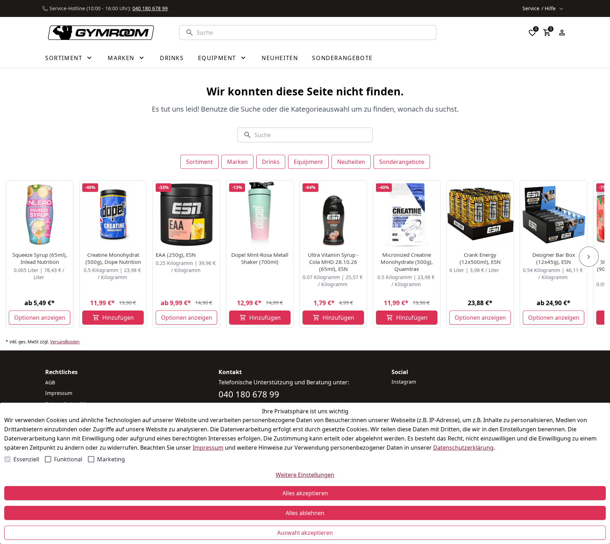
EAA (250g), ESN (176, 254)
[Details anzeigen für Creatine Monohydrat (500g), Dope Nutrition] (113, 214)
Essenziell (26, 459)
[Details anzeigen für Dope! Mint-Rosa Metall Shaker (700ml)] (260, 214)
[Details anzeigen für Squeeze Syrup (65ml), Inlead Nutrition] (40, 214)
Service (539, 8)
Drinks (271, 162)
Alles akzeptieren (305, 493)
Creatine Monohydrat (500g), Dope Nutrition (113, 258)
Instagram (403, 381)
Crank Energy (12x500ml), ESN (480, 258)
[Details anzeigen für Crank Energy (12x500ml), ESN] (480, 214)
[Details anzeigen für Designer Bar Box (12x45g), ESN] (554, 214)
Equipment (308, 162)
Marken (237, 162)
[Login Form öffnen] (562, 32)
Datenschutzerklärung (463, 447)
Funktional (68, 459)
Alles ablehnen (305, 513)
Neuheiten (351, 162)
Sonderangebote (401, 162)
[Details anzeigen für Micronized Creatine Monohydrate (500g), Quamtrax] (407, 214)
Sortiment (199, 162)
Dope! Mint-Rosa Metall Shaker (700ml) (259, 258)
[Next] (589, 257)
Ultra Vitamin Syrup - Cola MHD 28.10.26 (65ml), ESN (333, 261)
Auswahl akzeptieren (305, 533)
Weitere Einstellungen (305, 475)
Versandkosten (64, 342)
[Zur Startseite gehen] (97, 32)
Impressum (208, 447)
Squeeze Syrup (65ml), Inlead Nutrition (39, 258)
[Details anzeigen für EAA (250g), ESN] (187, 214)
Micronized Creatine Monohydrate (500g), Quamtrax (407, 261)
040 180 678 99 (150, 8)
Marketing (111, 459)
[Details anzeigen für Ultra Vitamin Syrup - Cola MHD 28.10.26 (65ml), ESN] (333, 214)
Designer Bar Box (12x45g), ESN (553, 258)
